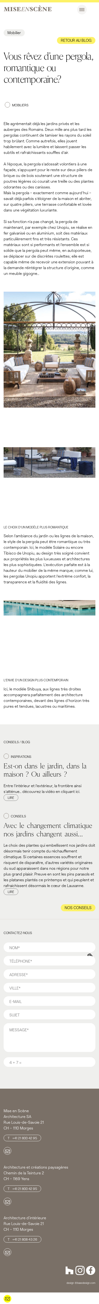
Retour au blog (76, 40)
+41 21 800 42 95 (24, 1138)
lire (11, 798)
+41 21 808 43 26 (24, 1239)
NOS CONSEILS (78, 907)
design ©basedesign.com (81, 1282)
